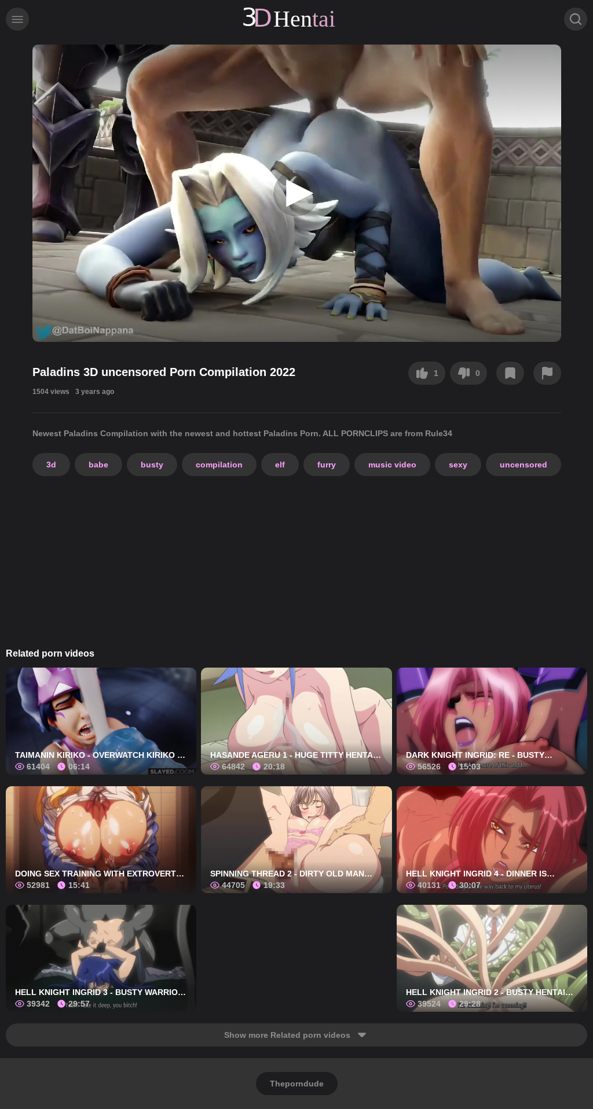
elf (280, 464)
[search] (575, 19)
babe (98, 464)
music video (392, 464)
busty (152, 464)
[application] (296, 193)
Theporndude (297, 1083)
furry (326, 464)
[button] (296, 193)
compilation (219, 464)
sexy (458, 464)
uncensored (523, 464)
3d (51, 464)
